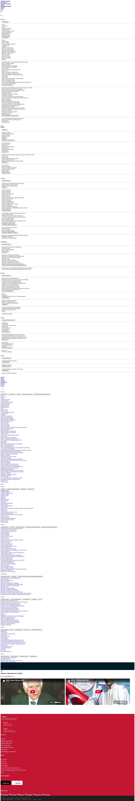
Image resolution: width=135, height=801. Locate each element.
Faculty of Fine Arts (6, 196)
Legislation (4, 46)
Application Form (6, 122)
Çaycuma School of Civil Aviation (9, 227)
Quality (2, 126)
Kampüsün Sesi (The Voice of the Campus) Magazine (14, 296)
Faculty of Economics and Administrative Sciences (13, 197)
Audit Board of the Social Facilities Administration (13, 104)
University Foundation (6, 745)
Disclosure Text (5, 121)
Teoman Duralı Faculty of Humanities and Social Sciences (15, 207)
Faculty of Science (6, 195)
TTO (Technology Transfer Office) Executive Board (13, 109)
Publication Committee (7, 110)
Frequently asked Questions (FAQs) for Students (12, 161)
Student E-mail (5, 157)
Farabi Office (5, 145)
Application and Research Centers (9, 300)
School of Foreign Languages (8, 231)
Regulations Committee (7, 113)
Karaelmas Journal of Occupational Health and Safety (14, 283)
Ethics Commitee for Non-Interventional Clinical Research (15, 97)
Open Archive (4, 759)
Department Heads (6, 34)
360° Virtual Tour (5, 55)
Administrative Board (6, 28)
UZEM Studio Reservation (8, 343)
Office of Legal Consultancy (8, 249)
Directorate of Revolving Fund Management (11, 247)
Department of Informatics (7, 236)
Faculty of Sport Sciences (7, 199)
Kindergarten (5, 323)
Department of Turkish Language (9, 238)
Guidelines (4, 138)
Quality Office (5, 71)
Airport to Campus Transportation (9, 373)
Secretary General (6, 29)
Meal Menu (4, 346)
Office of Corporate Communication (10, 72)
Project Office (5, 77)
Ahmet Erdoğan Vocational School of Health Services (14, 213)
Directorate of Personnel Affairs (9, 260)
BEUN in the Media (6, 58)
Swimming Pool (5, 330)
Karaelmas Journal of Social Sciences (10, 284)
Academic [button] (3, 178)
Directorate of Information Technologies (10, 255)
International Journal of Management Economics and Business (15, 288)
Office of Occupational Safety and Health (11, 69)
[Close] (1, 18)
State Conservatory (6, 228)
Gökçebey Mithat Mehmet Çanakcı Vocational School (14, 220)
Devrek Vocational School (7, 219)
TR (2, 8)
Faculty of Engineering (7, 205)
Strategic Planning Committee (8, 106)
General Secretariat (6, 248)
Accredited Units (5, 45)
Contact (39, 799)
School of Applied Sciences (8, 230)
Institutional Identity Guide (8, 52)
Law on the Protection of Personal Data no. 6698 (12, 118)
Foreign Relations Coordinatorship (8, 751)
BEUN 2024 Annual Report (8, 49)
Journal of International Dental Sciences (10, 287)
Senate (3, 27)
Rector (3, 24)
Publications (4, 295)
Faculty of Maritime (6, 190)
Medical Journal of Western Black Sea (10, 278)
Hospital (34, 799)
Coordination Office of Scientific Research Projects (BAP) (15, 62)
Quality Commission (6, 99)
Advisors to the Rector (7, 32)
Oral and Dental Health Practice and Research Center (13, 336)
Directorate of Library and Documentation (11, 257)
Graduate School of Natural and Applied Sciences (13, 183)
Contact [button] (2, 355)
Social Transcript (5, 171)
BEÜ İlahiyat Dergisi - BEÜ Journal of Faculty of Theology (15, 279)
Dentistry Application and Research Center (10, 767)
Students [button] (2, 127)
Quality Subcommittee (7, 100)
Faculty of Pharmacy (6, 192)
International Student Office (8, 146)
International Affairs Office (8, 149)
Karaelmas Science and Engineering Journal (11, 282)
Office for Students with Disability (9, 67)
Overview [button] (3, 19)
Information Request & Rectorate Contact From (12, 369)
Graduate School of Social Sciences (10, 184)
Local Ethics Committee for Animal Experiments (12, 96)
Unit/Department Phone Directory (9, 360)
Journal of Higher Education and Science (11, 289)
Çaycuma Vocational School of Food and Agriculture (13, 217)
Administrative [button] (4, 241)
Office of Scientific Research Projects (10, 303)
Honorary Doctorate (6, 56)
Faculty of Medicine (6, 209)
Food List (3, 738)
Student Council (5, 170)
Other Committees (6, 114)
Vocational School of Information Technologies (12, 215)
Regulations (4, 137)
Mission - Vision (5, 42)
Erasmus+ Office (5, 144)
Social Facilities (5, 329)
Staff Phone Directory (6, 365)
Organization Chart (6, 36)
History (3, 40)
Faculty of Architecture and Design (9, 206)
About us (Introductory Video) (8, 44)
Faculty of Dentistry (6, 191)
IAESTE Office (5, 68)
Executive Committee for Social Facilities (11, 102)
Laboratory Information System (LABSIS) (11, 307)
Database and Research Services (9, 309)
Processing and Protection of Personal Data (11, 119)
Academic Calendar (6, 132)
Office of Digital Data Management (9, 65)
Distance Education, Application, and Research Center (14, 338)
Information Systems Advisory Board (10, 91)
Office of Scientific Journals (8, 63)
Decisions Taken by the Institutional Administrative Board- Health (16, 269)
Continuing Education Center (7, 747)
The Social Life (5, 165)
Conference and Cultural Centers (9, 325)
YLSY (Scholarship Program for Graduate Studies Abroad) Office (16, 82)
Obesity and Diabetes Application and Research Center (13, 770)
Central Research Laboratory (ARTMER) (11, 308)
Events (3, 293)
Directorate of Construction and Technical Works (12, 263)
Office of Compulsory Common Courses (11, 73)
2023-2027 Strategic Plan (7, 47)
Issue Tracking (5, 342)
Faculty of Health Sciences (8, 202)
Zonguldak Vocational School (8, 223)
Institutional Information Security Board (10, 105)
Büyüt (12, 676)
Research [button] (3, 273)
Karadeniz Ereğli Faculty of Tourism (10, 204)
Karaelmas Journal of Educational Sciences (11, 280)
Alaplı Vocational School (7, 214)
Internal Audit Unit (6, 33)
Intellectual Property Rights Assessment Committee (13, 108)
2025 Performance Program (8, 50)
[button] (5, 22)
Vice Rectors (4, 26)
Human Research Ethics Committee (10, 94)
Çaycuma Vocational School (8, 218)
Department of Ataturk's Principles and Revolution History (15, 235)
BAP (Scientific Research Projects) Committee (12, 89)
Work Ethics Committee (7, 95)
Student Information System (8, 133)
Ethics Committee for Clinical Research (10, 101)
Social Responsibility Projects (8, 169)
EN (1, 10)
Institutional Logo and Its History (9, 51)
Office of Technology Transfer (8, 81)
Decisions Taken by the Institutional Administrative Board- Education (17, 268)
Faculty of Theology (6, 200)
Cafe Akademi (5, 324)
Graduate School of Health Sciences (10, 186)
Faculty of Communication (8, 201)
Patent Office (5, 76)
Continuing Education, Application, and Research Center (14, 337)
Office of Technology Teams (8, 79)
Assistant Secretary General (8, 31)
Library (2, 772)
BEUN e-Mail (4, 763)
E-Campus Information (7, 345)
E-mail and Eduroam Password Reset (10, 158)
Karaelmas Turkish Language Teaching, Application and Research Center (18, 154)
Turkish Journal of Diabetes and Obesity (11, 285)
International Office (6, 64)
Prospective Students (6, 166)
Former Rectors (5, 41)
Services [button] (2, 317)
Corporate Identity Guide (6, 743)
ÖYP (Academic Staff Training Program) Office (12, 74)
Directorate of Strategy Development (10, 261)
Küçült (3, 676)
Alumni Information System (8, 159)
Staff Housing (5, 326)
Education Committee (6, 92)
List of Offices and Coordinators (9, 83)
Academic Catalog (6, 135)
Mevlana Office (5, 148)
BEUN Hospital (4, 765)
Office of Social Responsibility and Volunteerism (12, 78)
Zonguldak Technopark (7, 313)
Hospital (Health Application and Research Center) (13, 334)
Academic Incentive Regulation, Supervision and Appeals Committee (17, 87)
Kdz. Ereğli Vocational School (8, 222)
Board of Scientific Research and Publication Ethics (13, 90)
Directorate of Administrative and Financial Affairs (13, 256)
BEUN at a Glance (6, 54)
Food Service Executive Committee (9, 111)
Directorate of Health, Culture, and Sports (11, 262)
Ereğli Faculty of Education (8, 194)
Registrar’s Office (6, 136)
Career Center (5, 156)
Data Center (4, 350)
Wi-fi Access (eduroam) (7, 351)
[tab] (4, 394)
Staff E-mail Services (6, 328)
